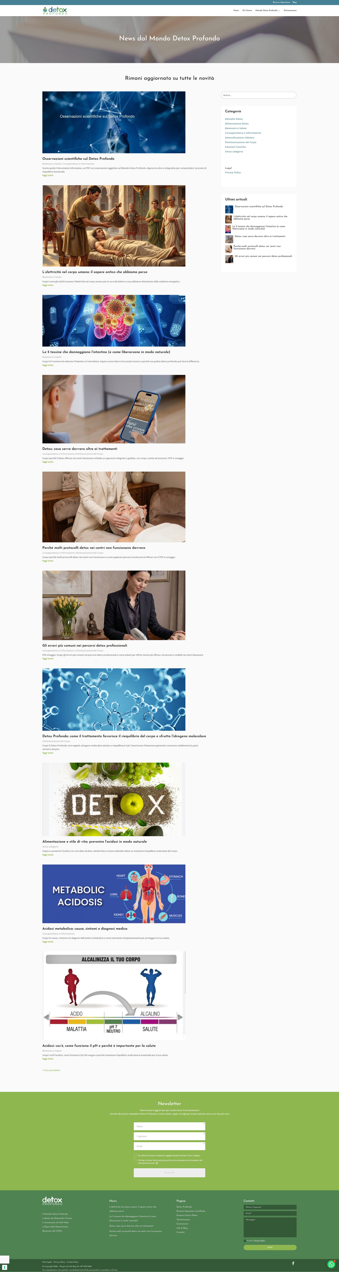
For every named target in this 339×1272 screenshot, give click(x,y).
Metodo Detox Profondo (266, 11)
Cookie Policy (72, 1262)
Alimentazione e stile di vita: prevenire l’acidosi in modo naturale (94, 842)
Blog (295, 2)
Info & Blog (182, 1228)
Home (236, 11)
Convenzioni (182, 1224)
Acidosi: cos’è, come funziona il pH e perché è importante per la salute (99, 1046)
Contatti (180, 1232)
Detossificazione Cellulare (239, 137)
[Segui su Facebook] (293, 1263)
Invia (270, 1247)
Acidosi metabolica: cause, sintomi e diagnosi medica (84, 929)
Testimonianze (290, 11)
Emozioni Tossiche (235, 146)
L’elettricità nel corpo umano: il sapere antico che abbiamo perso (94, 272)
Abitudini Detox (234, 119)
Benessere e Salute (51, 163)
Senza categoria (50, 846)
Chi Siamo (247, 11)
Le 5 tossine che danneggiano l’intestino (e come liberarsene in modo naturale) (106, 352)
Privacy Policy (233, 172)
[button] (331, 1264)
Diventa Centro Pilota (187, 1215)
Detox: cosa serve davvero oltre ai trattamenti (79, 449)
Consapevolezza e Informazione (78, 163)
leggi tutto (47, 175)
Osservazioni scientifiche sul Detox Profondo (78, 159)
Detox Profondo (184, 1207)
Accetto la (256, 1241)
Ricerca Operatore (281, 2)
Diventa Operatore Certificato (191, 1211)
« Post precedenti (51, 1070)
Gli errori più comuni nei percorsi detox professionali (84, 646)
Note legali (47, 1262)
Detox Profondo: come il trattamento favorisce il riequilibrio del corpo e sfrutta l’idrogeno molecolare (124, 736)
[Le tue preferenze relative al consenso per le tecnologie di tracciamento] (4, 1267)
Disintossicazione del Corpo (89, 453)
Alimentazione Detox (237, 123)
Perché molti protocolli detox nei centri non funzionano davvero (93, 548)
